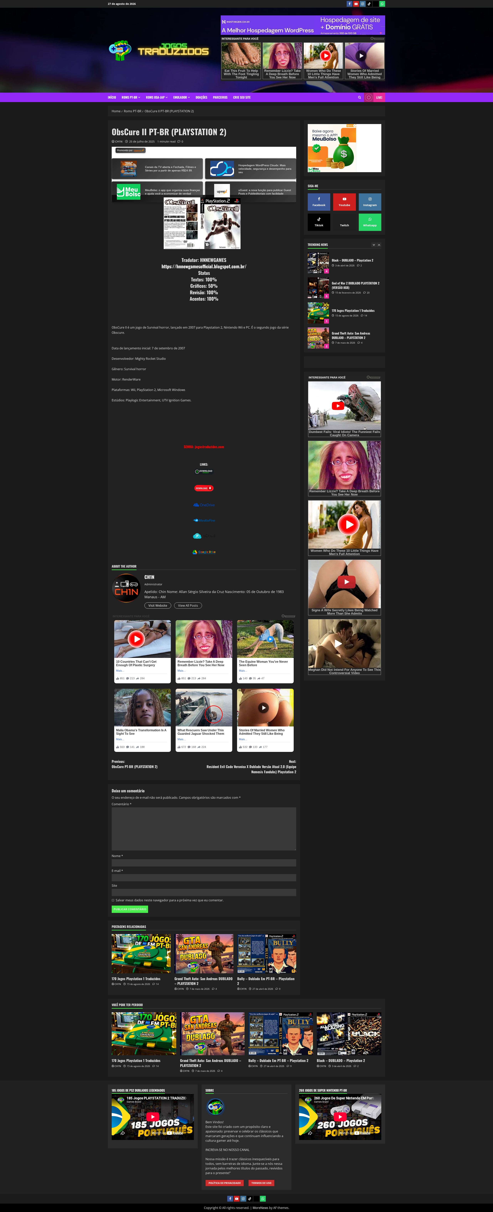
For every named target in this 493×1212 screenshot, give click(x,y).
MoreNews (260, 1208)
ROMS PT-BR (129, 97)
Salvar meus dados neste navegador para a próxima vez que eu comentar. (170, 900)
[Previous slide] (373, 245)
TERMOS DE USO (261, 1183)
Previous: (135, 764)
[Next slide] (378, 245)
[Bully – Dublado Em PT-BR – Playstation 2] (266, 953)
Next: (251, 766)
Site (114, 885)
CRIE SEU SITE (242, 97)
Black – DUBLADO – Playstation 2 (318, 338)
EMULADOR (180, 97)
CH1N (118, 141)
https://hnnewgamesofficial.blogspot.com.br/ (204, 266)
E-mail (117, 871)
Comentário (122, 804)
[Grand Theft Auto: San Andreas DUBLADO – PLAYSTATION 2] (203, 953)
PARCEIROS (220, 97)
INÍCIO (112, 97)
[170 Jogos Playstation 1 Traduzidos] (141, 953)
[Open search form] (359, 97)
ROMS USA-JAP (155, 97)
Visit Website (157, 605)
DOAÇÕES (201, 97)
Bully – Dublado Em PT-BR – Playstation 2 (265, 981)
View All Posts (188, 605)
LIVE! (379, 97)
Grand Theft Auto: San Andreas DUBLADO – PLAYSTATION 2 (203, 981)
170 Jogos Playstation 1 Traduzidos (136, 978)
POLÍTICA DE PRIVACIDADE (225, 1183)
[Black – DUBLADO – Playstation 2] (349, 1033)
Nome (117, 856)
